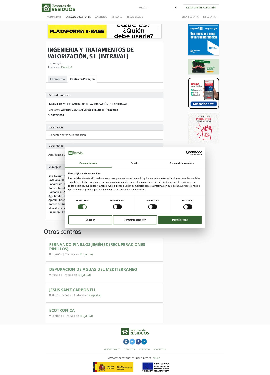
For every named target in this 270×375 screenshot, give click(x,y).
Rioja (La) (66, 67)
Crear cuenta (190, 16)
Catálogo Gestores (78, 16)
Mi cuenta (209, 16)
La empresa (57, 79)
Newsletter (160, 349)
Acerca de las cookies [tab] (182, 163)
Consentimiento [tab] (88, 163)
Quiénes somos (112, 349)
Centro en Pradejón (82, 79)
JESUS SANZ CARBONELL (72, 290)
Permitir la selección (135, 220)
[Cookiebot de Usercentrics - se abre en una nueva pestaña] (188, 153)
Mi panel (117, 16)
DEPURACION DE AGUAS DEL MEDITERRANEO (93, 269)
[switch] (117, 206)
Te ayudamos (135, 16)
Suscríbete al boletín (202, 7)
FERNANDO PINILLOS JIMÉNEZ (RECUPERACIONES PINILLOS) (97, 247)
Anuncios (101, 16)
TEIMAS (156, 358)
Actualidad (54, 16)
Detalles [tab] (135, 163)
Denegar (90, 220)
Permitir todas (180, 220)
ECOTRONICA (62, 310)
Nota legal (130, 349)
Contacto (144, 349)
